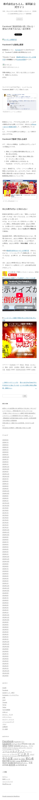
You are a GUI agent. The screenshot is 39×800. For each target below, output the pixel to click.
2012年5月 (5, 658)
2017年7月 (5, 513)
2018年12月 (5, 491)
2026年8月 (5, 440)
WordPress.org (6, 784)
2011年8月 (5, 675)
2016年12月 (5, 530)
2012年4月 (5, 661)
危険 (8, 761)
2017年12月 (5, 503)
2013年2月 (5, 637)
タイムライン (28, 751)
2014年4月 (5, 605)
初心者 (30, 758)
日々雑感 (5, 729)
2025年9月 (5, 452)
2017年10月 (5, 505)
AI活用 (4, 688)
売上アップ (29, 761)
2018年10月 (5, 493)
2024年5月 (5, 462)
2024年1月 (5, 464)
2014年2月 (5, 610)
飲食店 (8, 369)
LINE (3, 697)
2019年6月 (5, 486)
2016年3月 (5, 552)
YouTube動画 (6, 709)
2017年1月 (5, 527)
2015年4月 (5, 576)
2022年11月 (5, 474)
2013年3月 (5, 634)
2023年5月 (5, 471)
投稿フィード (6, 779)
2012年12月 (5, 641)
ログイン (5, 777)
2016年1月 (5, 554)
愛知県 (22, 367)
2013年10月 (5, 620)
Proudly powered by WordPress (11, 796)
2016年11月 (5, 532)
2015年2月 (5, 581)
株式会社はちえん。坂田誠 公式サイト (19, 5)
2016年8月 (5, 539)
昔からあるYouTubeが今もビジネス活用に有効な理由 (28, 385)
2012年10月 (5, 646)
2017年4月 (5, 520)
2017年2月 (5, 525)
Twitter (4, 707)
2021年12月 (5, 476)
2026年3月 (5, 447)
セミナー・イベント (8, 719)
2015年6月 (5, 571)
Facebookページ (9, 743)
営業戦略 (18, 761)
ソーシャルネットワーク (10, 749)
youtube (17, 746)
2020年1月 (5, 483)
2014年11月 (5, 588)
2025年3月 (5, 454)
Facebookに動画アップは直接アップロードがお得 (19, 278)
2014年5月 (5, 603)
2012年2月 (5, 666)
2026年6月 (5, 445)
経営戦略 (5, 765)
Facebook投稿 (21, 59)
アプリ (31, 746)
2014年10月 (5, 590)
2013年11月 (5, 617)
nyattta (33, 369)
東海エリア (29, 367)
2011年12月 (5, 671)
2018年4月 (5, 498)
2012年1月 (5, 668)
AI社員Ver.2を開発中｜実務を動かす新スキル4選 (16, 428)
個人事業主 (22, 759)
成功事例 (10, 763)
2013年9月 (5, 622)
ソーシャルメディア (8, 722)
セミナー (29, 748)
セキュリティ (23, 748)
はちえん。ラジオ (7, 714)
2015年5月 (5, 573)
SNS (4, 745)
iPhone (27, 365)
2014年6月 (5, 600)
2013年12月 (5, 615)
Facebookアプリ (19, 741)
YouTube (18, 50)
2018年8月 (5, 496)
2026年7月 (5, 442)
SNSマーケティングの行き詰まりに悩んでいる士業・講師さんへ (10, 385)
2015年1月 (5, 583)
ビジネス (23, 754)
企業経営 (5, 727)
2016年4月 (5, 549)
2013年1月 (5, 639)
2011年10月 (5, 673)
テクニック (5, 754)
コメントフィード (7, 781)
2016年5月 (5, 547)
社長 (30, 763)
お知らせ (5, 712)
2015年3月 (5, 578)
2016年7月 (5, 542)
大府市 (11, 367)
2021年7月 (5, 479)
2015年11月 (5, 559)
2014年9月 (5, 593)
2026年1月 (5, 449)
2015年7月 (5, 569)
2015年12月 (5, 556)
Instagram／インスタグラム (10, 695)
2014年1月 (5, 612)
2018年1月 (5, 501)
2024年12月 (5, 457)
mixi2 (4, 700)
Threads (4, 702)
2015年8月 (5, 566)
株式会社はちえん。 (21, 763)
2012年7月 (5, 654)
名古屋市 (13, 761)
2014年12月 (5, 586)
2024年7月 (5, 459)
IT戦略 (29, 744)
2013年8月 (5, 624)
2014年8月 (5, 595)
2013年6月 (5, 627)
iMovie (22, 365)
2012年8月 (5, 651)
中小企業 (7, 758)
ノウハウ (13, 754)
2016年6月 (5, 544)
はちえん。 (25, 746)
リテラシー (25, 756)
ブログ (4, 724)
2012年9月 (5, 649)
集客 (26, 765)
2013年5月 (5, 629)
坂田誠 (23, 761)
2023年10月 (5, 469)
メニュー (19, 18)
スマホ (4, 748)
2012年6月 (5, 656)
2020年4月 (5, 481)
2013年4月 (5, 632)
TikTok (4, 705)
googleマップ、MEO (8, 692)
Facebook (12, 365)
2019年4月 (5, 488)
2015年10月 (5, 561)
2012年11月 (5, 644)
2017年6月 (5, 515)
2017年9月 (5, 508)
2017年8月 (5, 510)
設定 (17, 765)
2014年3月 (5, 607)
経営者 (12, 765)
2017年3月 (5, 522)
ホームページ (6, 756)
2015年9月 (5, 564)
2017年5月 (5, 518)
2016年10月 (5, 535)
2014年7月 (5, 598)
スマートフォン (7, 717)
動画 (6, 367)
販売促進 (21, 765)
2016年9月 (5, 537)
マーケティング (15, 756)
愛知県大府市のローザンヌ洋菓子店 (18, 250)
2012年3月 (5, 663)
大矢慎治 (16, 367)
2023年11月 (5, 466)
